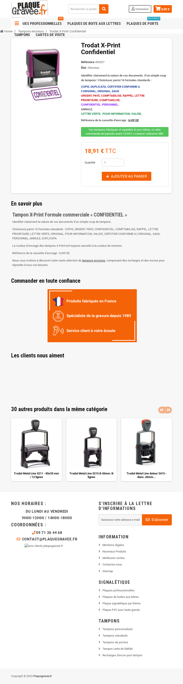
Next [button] (168, 410)
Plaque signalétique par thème (121, 603)
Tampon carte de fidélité (117, 648)
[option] (36, 449)
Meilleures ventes (113, 558)
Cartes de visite (50, 34)
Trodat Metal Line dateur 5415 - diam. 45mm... (146, 475)
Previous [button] (161, 410)
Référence (87, 62)
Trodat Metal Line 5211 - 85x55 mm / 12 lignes (36, 475)
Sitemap (107, 571)
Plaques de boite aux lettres (94, 23)
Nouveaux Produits (114, 551)
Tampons (22, 34)
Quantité (90, 162)
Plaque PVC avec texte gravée (121, 610)
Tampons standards (115, 635)
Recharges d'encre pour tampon (122, 655)
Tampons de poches (115, 642)
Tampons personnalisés (117, 629)
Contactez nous (112, 564)
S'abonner (159, 519)
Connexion (142, 9)
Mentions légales (113, 545)
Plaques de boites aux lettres (120, 597)
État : (84, 67)
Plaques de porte (143, 22)
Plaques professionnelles (38, 22)
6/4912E (133, 120)
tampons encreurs (93, 260)
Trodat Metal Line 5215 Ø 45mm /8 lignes (91, 475)
